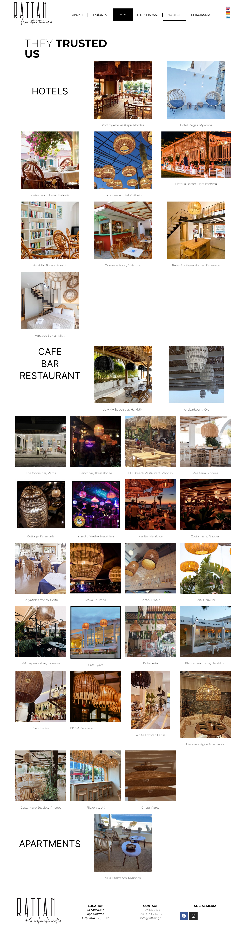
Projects (174, 15)
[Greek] (228, 17)
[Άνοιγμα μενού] (123, 14)
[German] (228, 12)
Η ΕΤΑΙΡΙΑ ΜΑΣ (147, 15)
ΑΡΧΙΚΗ (77, 15)
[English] (228, 8)
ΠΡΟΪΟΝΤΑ (99, 15)
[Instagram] (193, 916)
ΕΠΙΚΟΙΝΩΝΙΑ (200, 15)
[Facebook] (184, 916)
